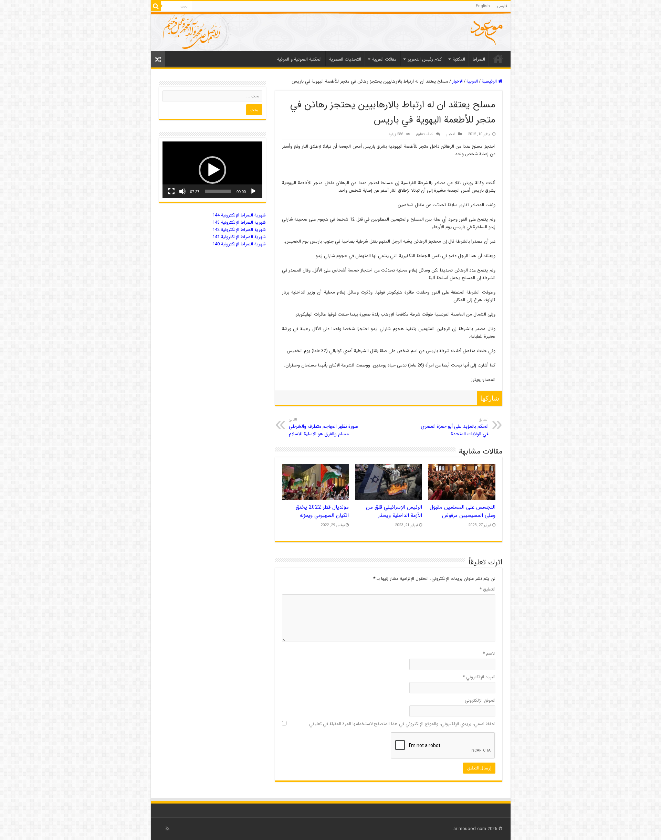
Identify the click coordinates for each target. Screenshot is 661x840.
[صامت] (182, 191)
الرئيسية (490, 81)
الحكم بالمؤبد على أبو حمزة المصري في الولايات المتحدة (455, 427)
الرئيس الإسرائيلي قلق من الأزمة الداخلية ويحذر (394, 511)
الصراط (479, 59)
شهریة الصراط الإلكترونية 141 (239, 237)
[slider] (218, 191)
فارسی (502, 6)
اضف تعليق (424, 134)
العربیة (472, 81)
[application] (212, 169)
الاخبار (457, 81)
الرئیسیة (498, 58)
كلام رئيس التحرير (425, 59)
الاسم (489, 653)
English (483, 6)
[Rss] (167, 829)
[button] (212, 170)
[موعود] (331, 31)
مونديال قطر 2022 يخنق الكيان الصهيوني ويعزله (322, 511)
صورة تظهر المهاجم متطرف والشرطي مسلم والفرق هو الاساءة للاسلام (323, 427)
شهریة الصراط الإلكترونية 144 (239, 215)
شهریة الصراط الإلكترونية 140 (239, 244)
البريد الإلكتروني (479, 677)
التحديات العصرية (345, 59)
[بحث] (156, 6)
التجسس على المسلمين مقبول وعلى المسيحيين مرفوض (462, 511)
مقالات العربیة (384, 59)
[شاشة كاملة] (171, 191)
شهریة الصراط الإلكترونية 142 (239, 229)
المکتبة (459, 59)
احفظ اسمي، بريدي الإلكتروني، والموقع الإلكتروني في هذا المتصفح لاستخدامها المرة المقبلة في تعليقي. (401, 723)
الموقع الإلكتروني (480, 700)
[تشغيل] (253, 191)
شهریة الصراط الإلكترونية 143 (239, 222)
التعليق (487, 589)
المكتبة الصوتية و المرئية (299, 59)
